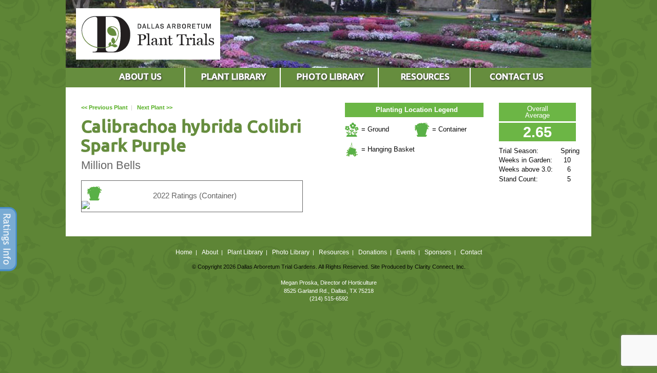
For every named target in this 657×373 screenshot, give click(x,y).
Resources (334, 252)
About (210, 252)
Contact (471, 252)
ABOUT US (140, 76)
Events (405, 252)
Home (184, 252)
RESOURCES (425, 76)
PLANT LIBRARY (233, 76)
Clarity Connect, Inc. (440, 267)
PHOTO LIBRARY (330, 76)
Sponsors (437, 252)
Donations (372, 252)
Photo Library (291, 252)
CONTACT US (517, 76)
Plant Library (245, 252)
